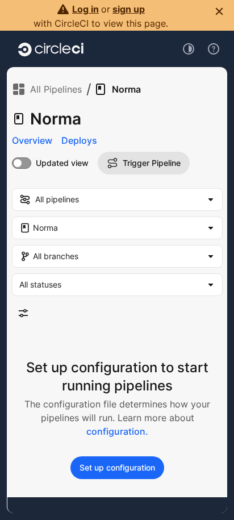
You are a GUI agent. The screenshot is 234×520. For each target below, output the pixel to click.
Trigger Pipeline (152, 163)
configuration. (117, 431)
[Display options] (23, 313)
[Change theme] (188, 49)
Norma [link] (126, 89)
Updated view (62, 163)
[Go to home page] (51, 49)
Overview (32, 140)
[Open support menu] (213, 49)
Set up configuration (117, 467)
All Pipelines (56, 89)
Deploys (79, 140)
